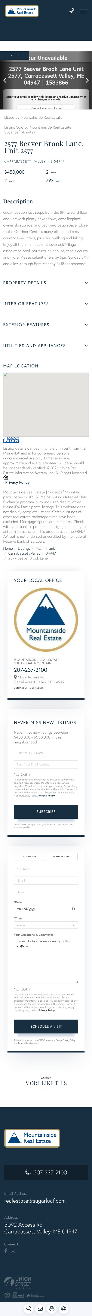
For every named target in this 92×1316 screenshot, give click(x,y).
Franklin (52, 548)
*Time (18, 918)
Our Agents (36, 688)
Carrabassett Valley (24, 553)
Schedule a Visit (62, 856)
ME (38, 548)
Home (8, 548)
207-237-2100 (30, 670)
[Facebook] (5, 1251)
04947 (51, 553)
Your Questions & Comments (33, 935)
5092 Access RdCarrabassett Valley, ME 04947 (40, 1228)
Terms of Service (25, 1043)
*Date (18, 902)
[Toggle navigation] (83, 11)
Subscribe (46, 811)
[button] (7, 80)
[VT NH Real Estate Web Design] (46, 1283)
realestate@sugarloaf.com (35, 1200)
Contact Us (21, 688)
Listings (24, 548)
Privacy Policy (17, 482)
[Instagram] (13, 1251)
